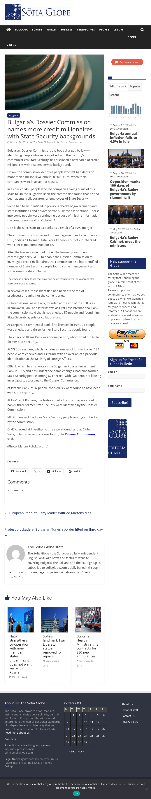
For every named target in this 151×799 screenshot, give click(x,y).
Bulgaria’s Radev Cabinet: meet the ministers (125, 241)
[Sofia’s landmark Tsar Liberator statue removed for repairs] (54, 609)
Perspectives (86, 29)
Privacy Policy (130, 722)
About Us (127, 704)
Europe (37, 29)
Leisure (118, 29)
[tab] (118, 87)
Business (66, 29)
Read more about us (17, 732)
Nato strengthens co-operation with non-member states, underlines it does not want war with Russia (20, 654)
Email (112, 372)
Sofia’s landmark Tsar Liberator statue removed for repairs (54, 646)
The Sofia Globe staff (44, 142)
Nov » (81, 751)
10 (85, 722)
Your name (115, 386)
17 (85, 728)
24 (85, 735)
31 (85, 742)
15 (73, 728)
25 (91, 735)
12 (97, 722)
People (104, 29)
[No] (146, 789)
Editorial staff (130, 710)
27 (103, 735)
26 (97, 735)
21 (67, 735)
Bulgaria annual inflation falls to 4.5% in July (123, 137)
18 (91, 728)
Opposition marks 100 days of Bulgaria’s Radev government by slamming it (125, 189)
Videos (11, 45)
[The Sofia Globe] (9, 29)
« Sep (72, 751)
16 (79, 728)
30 (79, 742)
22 (73, 735)
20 (103, 728)
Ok (76, 793)
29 (73, 742)
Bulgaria (21, 29)
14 (67, 728)
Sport (132, 37)
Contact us (128, 716)
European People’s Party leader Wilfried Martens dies (48, 513)
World (51, 29)
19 (97, 728)
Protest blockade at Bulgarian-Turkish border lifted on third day (54, 532)
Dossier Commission (71, 142)
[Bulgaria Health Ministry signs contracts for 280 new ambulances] (88, 609)
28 (67, 742)
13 (103, 722)
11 (91, 722)
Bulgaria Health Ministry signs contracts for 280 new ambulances (87, 646)
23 (79, 735)
